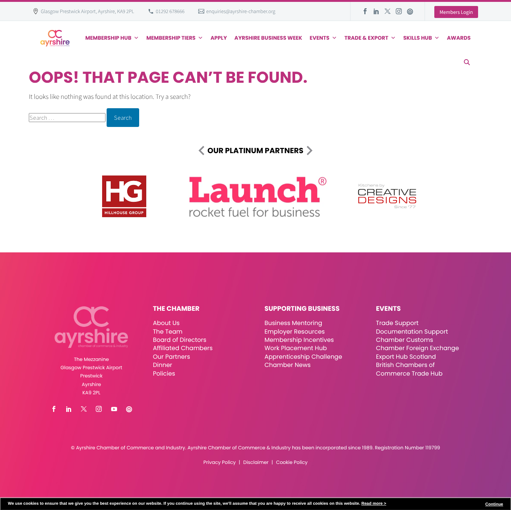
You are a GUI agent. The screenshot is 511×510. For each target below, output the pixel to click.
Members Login (456, 12)
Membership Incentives (299, 340)
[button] (466, 62)
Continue (494, 504)
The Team (168, 331)
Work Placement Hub (295, 348)
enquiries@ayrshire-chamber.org (240, 11)
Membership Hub (108, 38)
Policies (164, 373)
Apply (219, 38)
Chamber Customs (404, 340)
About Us (166, 323)
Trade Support (397, 323)
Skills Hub (417, 38)
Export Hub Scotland (406, 356)
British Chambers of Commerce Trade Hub (409, 369)
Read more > (373, 503)
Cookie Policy (291, 462)
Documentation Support (412, 331)
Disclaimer (255, 462)
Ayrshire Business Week (268, 38)
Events (320, 38)
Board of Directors (179, 340)
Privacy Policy (220, 462)
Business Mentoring (293, 323)
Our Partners (171, 356)
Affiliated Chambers (183, 348)
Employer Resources (294, 331)
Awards (459, 38)
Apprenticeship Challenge (303, 356)
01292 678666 (170, 11)
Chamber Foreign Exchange (417, 348)
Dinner (162, 365)
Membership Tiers (171, 38)
